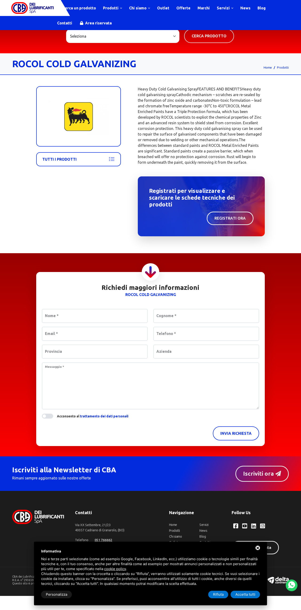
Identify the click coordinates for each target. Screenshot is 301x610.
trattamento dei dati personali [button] (104, 416)
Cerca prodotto (209, 36)
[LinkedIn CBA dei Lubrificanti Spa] (253, 525)
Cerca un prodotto (79, 8)
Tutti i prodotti (59, 159)
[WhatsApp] (291, 585)
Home (268, 67)
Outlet (163, 8)
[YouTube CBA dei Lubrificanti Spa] (244, 525)
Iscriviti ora (259, 473)
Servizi (224, 8)
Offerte (183, 8)
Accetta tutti (245, 594)
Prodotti (111, 8)
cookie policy (115, 569)
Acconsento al (92, 416)
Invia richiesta (236, 433)
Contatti (64, 23)
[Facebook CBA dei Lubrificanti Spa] (235, 525)
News (245, 8)
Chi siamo (138, 8)
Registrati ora (230, 218)
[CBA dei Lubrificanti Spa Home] (32, 8)
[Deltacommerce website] (278, 579)
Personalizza (56, 594)
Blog (261, 8)
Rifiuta (218, 594)
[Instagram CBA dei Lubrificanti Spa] (262, 525)
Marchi (204, 8)
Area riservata (98, 23)
